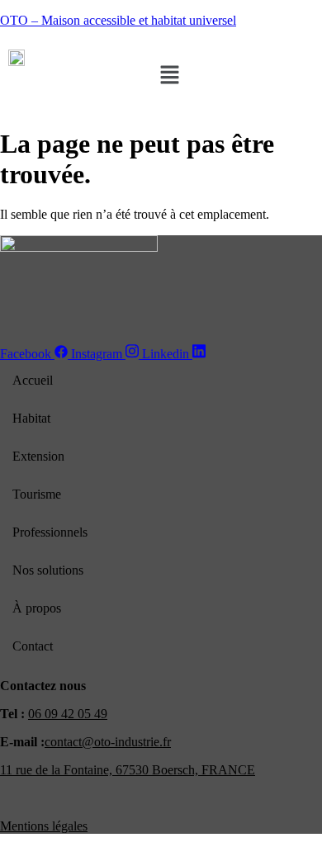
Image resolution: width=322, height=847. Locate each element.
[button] (169, 76)
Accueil (32, 380)
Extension (38, 456)
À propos (36, 608)
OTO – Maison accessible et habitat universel (118, 20)
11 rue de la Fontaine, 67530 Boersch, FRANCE (127, 770)
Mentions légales (44, 826)
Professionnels (50, 532)
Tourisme (36, 494)
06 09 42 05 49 (67, 714)
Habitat (31, 418)
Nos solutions (47, 570)
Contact (32, 646)
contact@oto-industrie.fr (108, 742)
